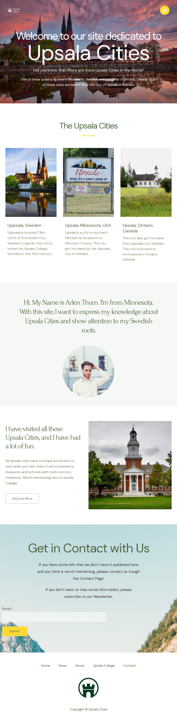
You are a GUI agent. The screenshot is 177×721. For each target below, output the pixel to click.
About (80, 666)
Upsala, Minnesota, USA (88, 225)
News (63, 666)
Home (45, 666)
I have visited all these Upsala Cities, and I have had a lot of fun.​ (42, 437)
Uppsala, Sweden (24, 225)
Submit (14, 631)
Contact (129, 666)
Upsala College (104, 666)
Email (7, 609)
